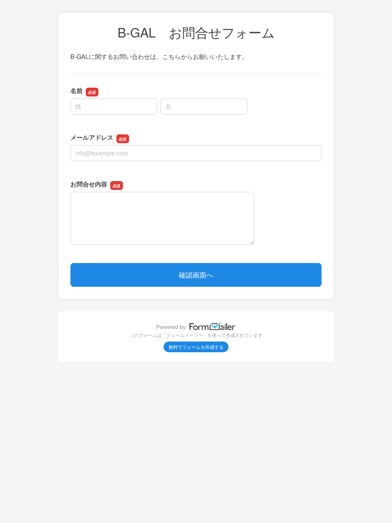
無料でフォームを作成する (196, 346)
